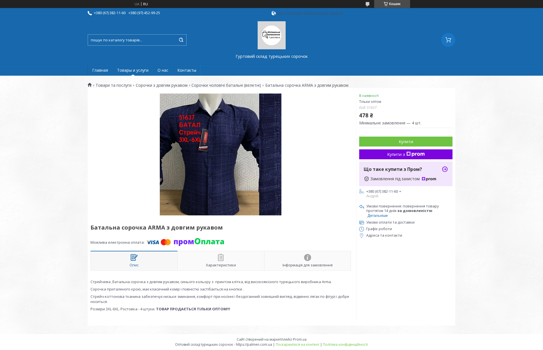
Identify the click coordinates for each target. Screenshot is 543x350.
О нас (163, 70)
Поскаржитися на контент (297, 344)
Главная (100, 70)
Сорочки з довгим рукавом (162, 85)
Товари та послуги (114, 85)
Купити (406, 141)
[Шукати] (181, 40)
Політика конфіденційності (345, 344)
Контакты (186, 70)
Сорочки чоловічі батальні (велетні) (226, 85)
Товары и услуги (132, 70)
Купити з (396, 154)
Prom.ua (300, 339)
